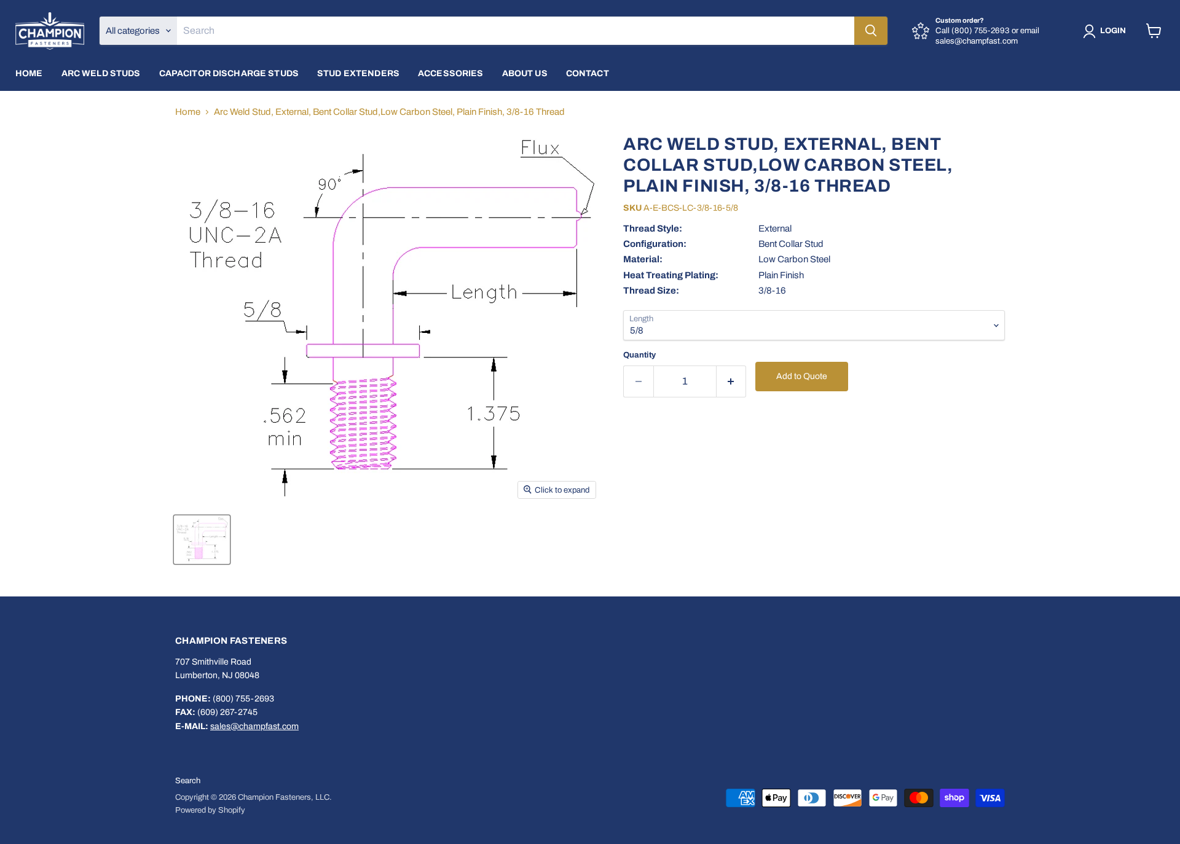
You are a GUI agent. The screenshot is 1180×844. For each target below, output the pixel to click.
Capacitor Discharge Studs (229, 73)
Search (187, 780)
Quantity (639, 354)
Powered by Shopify (210, 810)
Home (29, 73)
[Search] (870, 31)
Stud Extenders (358, 73)
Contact (587, 73)
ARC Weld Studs (101, 73)
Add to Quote (801, 376)
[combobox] (515, 31)
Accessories (451, 73)
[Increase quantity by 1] (732, 381)
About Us (525, 73)
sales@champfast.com (254, 726)
